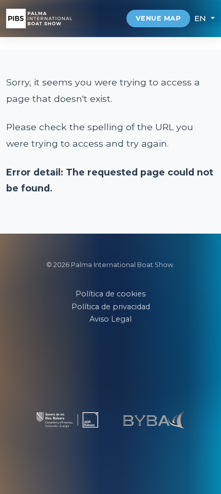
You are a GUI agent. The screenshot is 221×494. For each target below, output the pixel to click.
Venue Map (158, 18)
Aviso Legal (110, 319)
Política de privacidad (110, 306)
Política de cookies (110, 293)
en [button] (201, 18)
